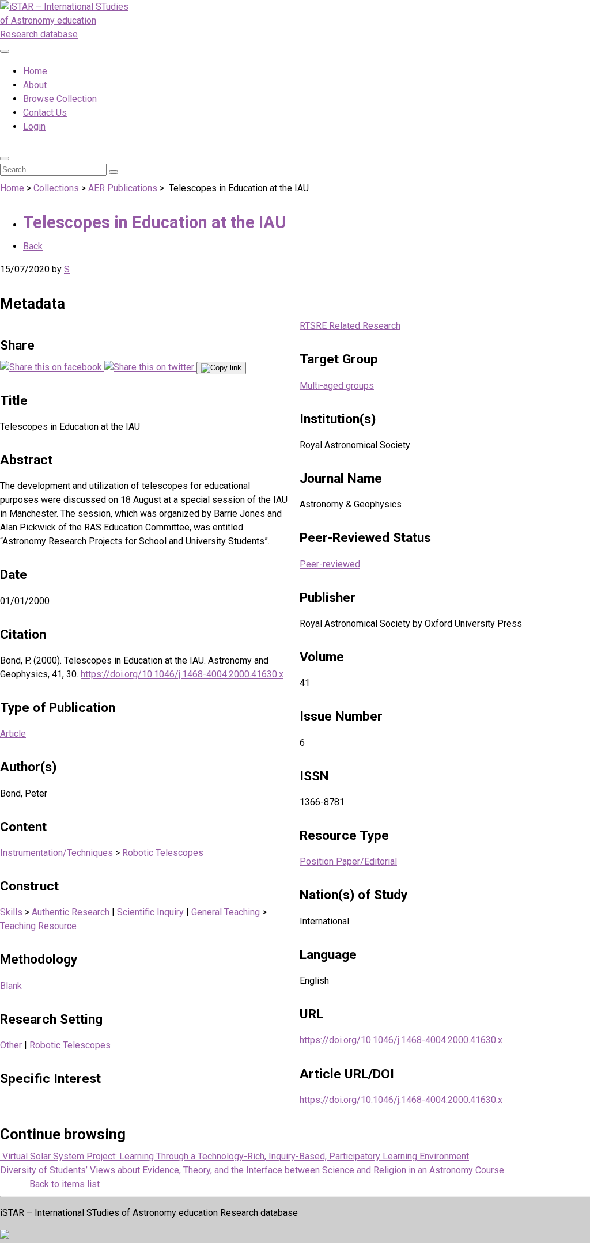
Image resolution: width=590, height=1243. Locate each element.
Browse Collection (60, 98)
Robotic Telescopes (162, 852)
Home (35, 71)
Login (34, 126)
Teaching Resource (38, 925)
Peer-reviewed (330, 564)
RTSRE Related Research (350, 325)
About (35, 84)
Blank (11, 985)
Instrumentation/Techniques (56, 852)
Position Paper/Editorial (348, 861)
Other (11, 1045)
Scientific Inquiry (150, 912)
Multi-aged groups (337, 385)
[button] (4, 158)
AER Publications (122, 188)
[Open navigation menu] (4, 51)
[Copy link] (221, 368)
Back (33, 246)
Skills (11, 912)
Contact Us (45, 112)
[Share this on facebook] (52, 367)
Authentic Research (70, 912)
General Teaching (225, 912)
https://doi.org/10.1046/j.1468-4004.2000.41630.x (182, 674)
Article (13, 733)
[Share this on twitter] (150, 367)
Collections (56, 188)
